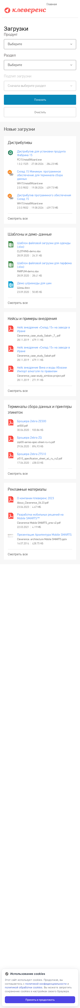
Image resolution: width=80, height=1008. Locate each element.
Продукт (10, 34)
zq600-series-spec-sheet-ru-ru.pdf (36, 442)
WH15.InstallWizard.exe (30, 183)
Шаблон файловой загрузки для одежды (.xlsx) (43, 245)
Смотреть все (18, 218)
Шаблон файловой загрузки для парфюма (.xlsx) (44, 265)
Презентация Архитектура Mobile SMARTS (44, 534)
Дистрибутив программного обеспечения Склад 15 (44, 197)
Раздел (10, 55)
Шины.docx (23, 287)
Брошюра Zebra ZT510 (31, 454)
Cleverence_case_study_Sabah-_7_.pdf (38, 335)
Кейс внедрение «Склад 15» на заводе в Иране (43, 329)
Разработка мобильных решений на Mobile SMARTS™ (40, 516)
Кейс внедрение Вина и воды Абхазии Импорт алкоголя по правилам (42, 369)
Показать (40, 99)
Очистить (40, 112)
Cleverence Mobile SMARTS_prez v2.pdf (39, 522)
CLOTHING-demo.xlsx (29, 251)
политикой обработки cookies (23, 987)
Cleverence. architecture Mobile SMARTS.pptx (42, 539)
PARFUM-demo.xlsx (28, 271)
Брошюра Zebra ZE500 (31, 421)
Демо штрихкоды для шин (34, 283)
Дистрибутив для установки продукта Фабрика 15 (41, 153)
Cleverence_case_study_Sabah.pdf (36, 355)
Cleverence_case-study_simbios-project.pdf (41, 375)
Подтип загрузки (17, 76)
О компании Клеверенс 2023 (35, 498)
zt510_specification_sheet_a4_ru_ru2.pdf (39, 458)
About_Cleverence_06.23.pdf (33, 502)
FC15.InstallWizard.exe (29, 159)
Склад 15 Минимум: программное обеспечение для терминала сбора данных (40, 175)
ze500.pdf (22, 425)
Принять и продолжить (40, 999)
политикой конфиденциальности (46, 983)
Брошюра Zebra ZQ (29, 437)
